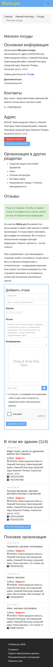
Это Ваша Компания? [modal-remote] (17, 144)
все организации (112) (17, 527)
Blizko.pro (11, 4)
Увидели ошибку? (15, 139)
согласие (30, 398)
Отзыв (9, 319)
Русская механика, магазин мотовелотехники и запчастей (24, 492)
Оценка (10, 308)
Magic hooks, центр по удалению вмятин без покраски (25, 452)
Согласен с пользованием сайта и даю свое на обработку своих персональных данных (27, 400)
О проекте (13, 649)
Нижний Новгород (24, 16)
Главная (8, 16)
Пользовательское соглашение (24, 657)
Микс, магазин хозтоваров (22, 608)
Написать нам (15, 661)
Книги (12, 171)
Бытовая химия (17, 179)
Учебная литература (20, 175)
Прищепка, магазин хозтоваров (25, 546)
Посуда (40, 16)
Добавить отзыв (16, 424)
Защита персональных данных (23, 653)
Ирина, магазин (15, 577)
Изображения (13, 341)
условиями (25, 394)
